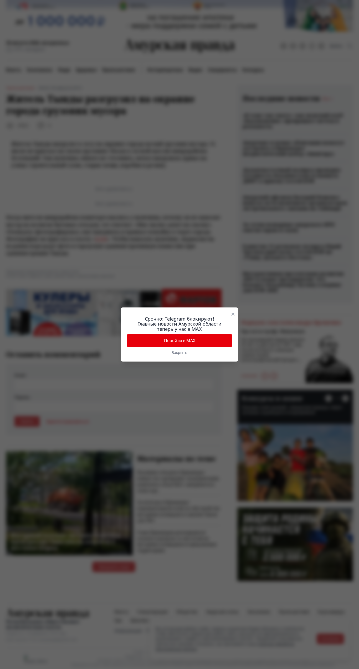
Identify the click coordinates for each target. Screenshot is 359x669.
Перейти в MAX (179, 340)
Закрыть (179, 352)
